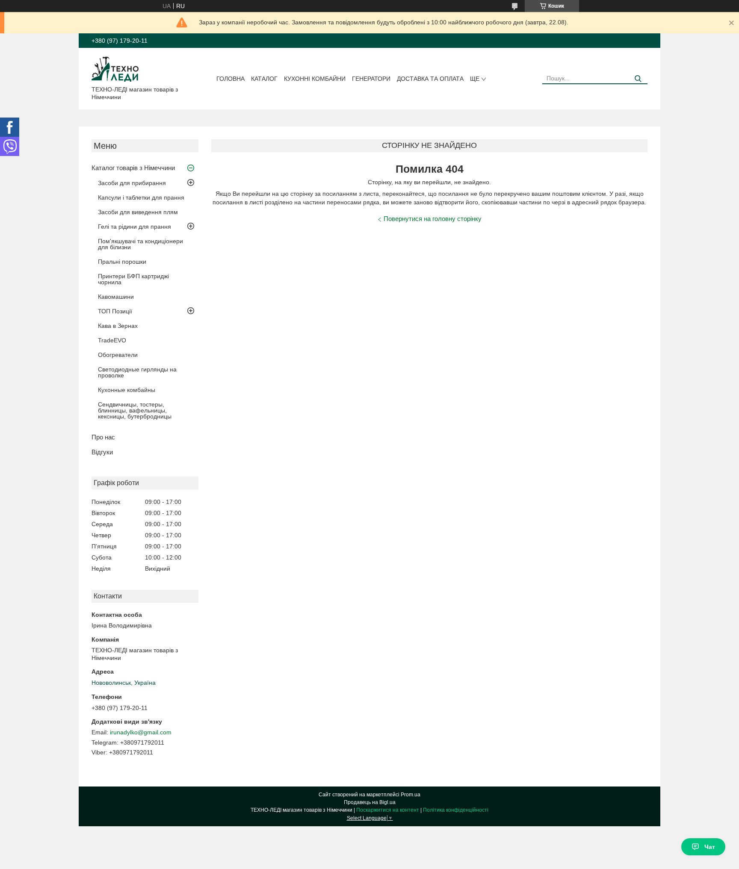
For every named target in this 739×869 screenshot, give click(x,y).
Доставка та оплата (430, 78)
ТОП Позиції (115, 311)
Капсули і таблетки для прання (141, 197)
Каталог (264, 78)
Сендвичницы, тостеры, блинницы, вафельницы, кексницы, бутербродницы (134, 410)
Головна (230, 78)
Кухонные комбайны (126, 389)
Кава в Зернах (118, 325)
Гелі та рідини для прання (134, 226)
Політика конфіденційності (455, 810)
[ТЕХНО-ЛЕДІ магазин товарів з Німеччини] (115, 68)
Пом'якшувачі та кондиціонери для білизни (140, 244)
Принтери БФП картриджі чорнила (133, 279)
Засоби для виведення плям (138, 212)
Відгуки (102, 452)
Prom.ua (410, 795)
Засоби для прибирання (132, 183)
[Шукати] (637, 79)
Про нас (103, 437)
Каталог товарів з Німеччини (133, 167)
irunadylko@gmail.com (140, 732)
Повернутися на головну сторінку (433, 218)
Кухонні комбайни (315, 78)
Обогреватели (118, 354)
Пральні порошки (122, 261)
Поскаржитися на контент (387, 810)
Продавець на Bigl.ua (370, 802)
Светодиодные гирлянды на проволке (137, 372)
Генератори (371, 78)
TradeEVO (112, 340)
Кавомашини (116, 296)
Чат (709, 846)
